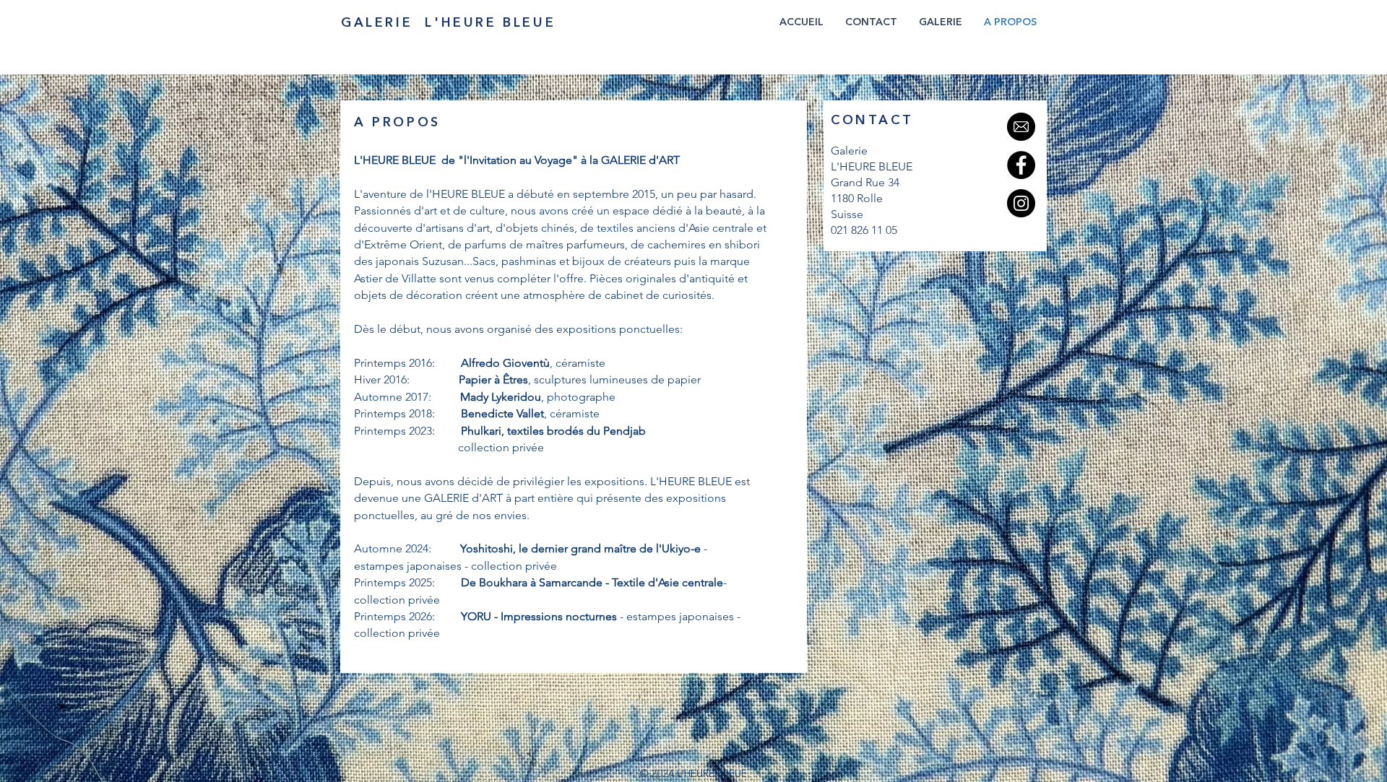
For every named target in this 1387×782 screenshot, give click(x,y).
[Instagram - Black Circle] (1021, 203)
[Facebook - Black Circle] (1021, 165)
